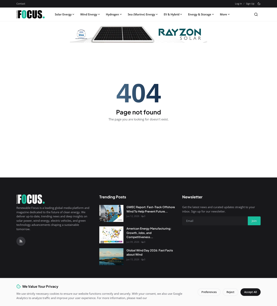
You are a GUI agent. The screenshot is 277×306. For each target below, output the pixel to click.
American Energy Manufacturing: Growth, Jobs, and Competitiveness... (148, 233)
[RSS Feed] (20, 241)
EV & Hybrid (171, 14)
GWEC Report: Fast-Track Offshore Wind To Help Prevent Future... (150, 209)
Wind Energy (88, 14)
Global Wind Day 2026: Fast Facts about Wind (149, 252)
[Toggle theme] (259, 3)
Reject (230, 292)
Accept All (250, 292)
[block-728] (138, 34)
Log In (238, 3)
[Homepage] (30, 14)
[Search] (256, 14)
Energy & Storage (199, 14)
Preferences (209, 292)
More (223, 14)
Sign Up (250, 3)
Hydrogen (112, 14)
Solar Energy (63, 14)
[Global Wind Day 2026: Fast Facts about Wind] (111, 256)
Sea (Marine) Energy (141, 14)
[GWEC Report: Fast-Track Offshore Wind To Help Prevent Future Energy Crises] (111, 213)
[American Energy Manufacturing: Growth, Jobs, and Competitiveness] (111, 234)
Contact (20, 3)
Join (254, 221)
